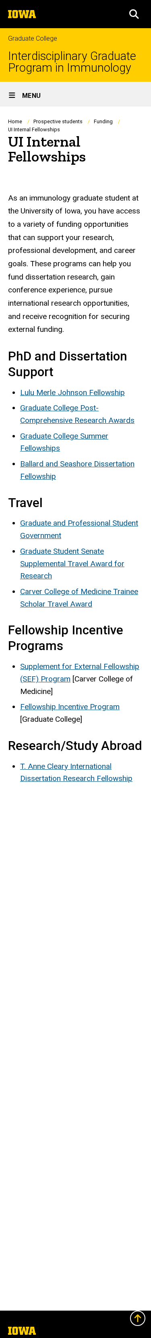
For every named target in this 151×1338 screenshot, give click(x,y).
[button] (134, 14)
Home (15, 121)
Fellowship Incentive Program (70, 706)
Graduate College (32, 38)
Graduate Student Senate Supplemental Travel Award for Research (72, 563)
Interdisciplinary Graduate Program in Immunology (72, 62)
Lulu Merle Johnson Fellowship (72, 392)
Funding (103, 121)
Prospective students (58, 121)
